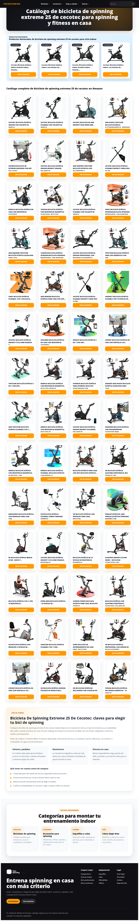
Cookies (119, 880)
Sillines (101, 883)
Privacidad (120, 877)
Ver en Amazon (23, 74)
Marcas (84, 4)
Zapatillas (102, 874)
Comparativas (86, 874)
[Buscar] (133, 4)
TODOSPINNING (11, 4)
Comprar (21, 131)
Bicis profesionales (87, 880)
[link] (23, 60)
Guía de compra (86, 877)
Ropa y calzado (71, 4)
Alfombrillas (103, 880)
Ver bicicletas (13, 901)
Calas (101, 877)
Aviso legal (121, 874)
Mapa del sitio (122, 883)
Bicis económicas (87, 883)
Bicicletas (44, 4)
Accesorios (57, 4)
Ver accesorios (28, 901)
